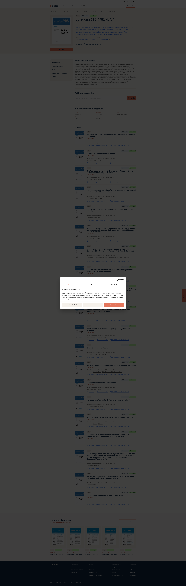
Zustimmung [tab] (71, 284)
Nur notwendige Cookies (72, 304)
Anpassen (92, 304)
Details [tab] (93, 284)
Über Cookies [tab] (114, 284)
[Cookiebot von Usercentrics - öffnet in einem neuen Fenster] (117, 280)
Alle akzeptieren (114, 304)
